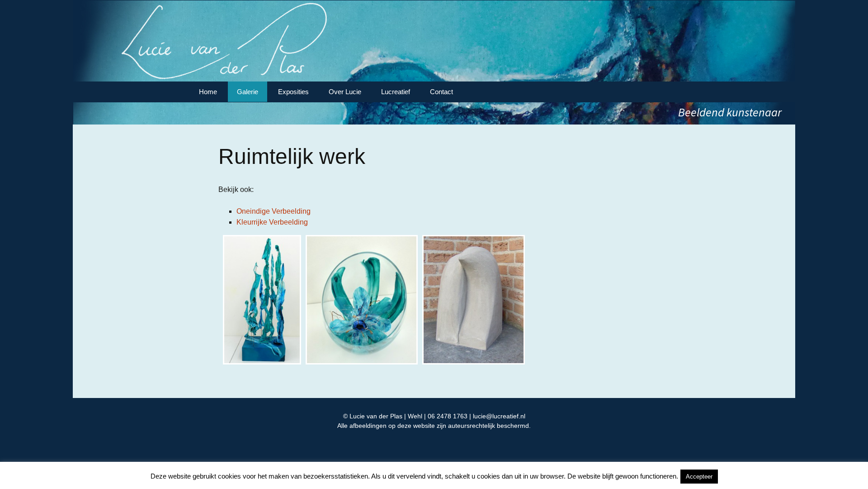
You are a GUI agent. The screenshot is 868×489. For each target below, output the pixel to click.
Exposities (293, 92)
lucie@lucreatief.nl (499, 416)
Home (208, 92)
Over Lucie (345, 92)
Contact (441, 92)
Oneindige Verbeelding (273, 211)
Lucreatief (395, 92)
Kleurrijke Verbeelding (272, 222)
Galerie (247, 92)
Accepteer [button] (699, 476)
